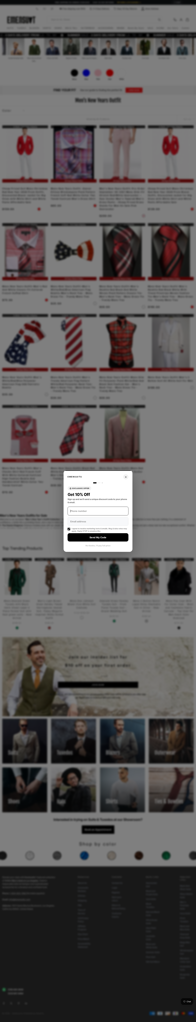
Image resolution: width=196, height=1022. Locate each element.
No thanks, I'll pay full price (98, 545)
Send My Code (98, 537)
